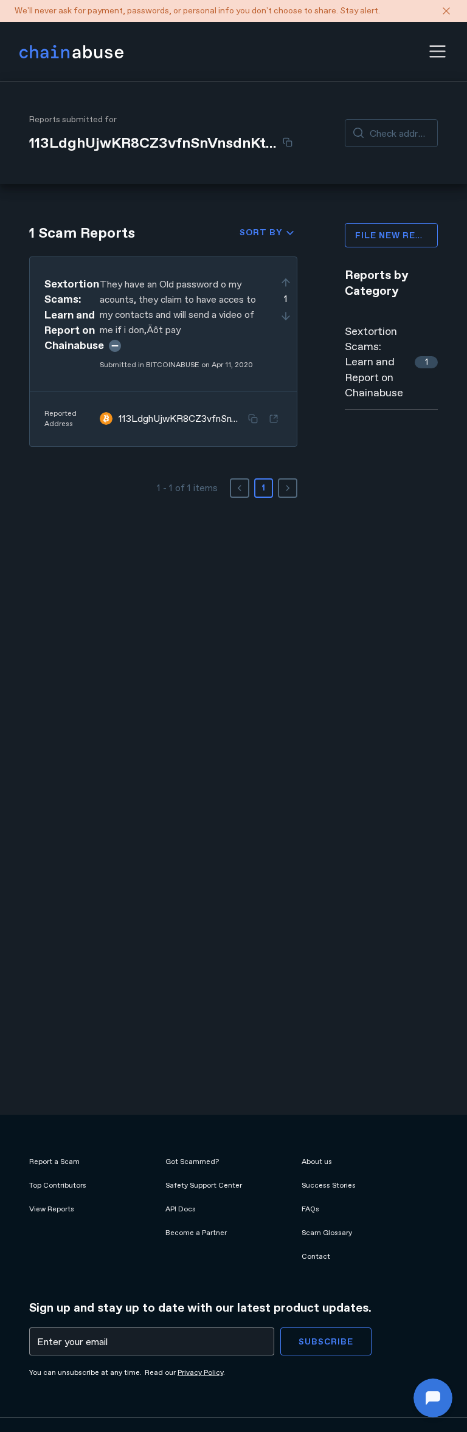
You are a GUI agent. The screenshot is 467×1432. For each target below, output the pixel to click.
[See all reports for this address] (273, 419)
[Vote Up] (286, 283)
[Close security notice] (446, 11)
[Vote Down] (286, 316)
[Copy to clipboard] (287, 142)
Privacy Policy (200, 1372)
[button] (437, 51)
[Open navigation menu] (437, 51)
